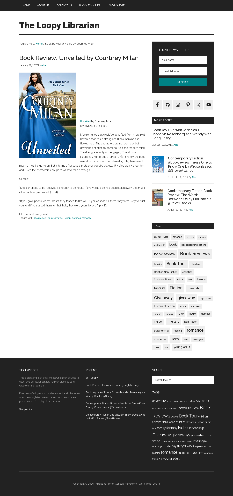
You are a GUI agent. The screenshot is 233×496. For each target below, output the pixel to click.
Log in (156, 483)
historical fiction (164, 306)
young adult (182, 347)
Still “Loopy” (92, 377)
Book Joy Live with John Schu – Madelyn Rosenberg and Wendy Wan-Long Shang (182, 134)
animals (190, 237)
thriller (156, 347)
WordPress (145, 483)
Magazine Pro (103, 483)
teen (186, 339)
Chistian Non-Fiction (165, 272)
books (158, 264)
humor (183, 306)
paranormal (161, 330)
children (196, 264)
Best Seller (159, 245)
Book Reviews (55, 218)
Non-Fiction (190, 321)
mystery (173, 321)
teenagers (198, 339)
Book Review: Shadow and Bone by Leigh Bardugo (113, 385)
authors (202, 237)
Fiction (67, 218)
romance (195, 330)
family (201, 279)
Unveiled (85, 121)
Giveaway (163, 297)
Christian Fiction (163, 279)
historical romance (82, 218)
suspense (160, 339)
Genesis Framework (126, 483)
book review (40, 218)
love (181, 313)
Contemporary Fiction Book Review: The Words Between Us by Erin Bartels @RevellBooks (190, 197)
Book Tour (176, 263)
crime (180, 279)
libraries (169, 314)
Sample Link (25, 409)
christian (187, 272)
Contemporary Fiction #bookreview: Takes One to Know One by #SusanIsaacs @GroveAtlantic (190, 164)
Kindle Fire (196, 306)
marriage (205, 313)
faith (190, 280)
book (173, 244)
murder (158, 321)
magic (192, 313)
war (166, 347)
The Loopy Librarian (59, 25)
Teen (175, 339)
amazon (177, 236)
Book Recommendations (193, 244)
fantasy (159, 288)
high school (205, 298)
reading (178, 330)
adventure (161, 236)
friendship (194, 288)
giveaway (186, 297)
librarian (157, 314)
